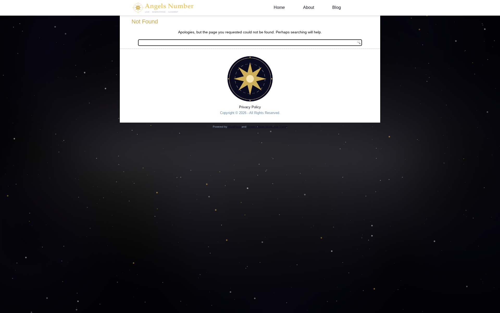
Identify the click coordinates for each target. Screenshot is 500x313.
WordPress (234, 126)
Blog (336, 7)
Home (279, 7)
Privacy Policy (250, 107)
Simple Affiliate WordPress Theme (267, 126)
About (308, 7)
